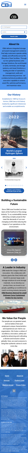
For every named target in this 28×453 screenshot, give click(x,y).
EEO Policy (8, 432)
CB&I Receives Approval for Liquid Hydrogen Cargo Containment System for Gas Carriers (14, 295)
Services (7, 380)
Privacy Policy (21, 385)
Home (7, 376)
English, (10, 451)
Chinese (17, 451)
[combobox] (14, 27)
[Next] (26, 167)
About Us (20, 376)
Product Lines (19, 380)
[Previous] (2, 167)
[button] (12, 260)
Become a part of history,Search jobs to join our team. (14, 190)
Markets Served (7, 385)
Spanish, (14, 451)
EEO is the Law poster (19, 430)
